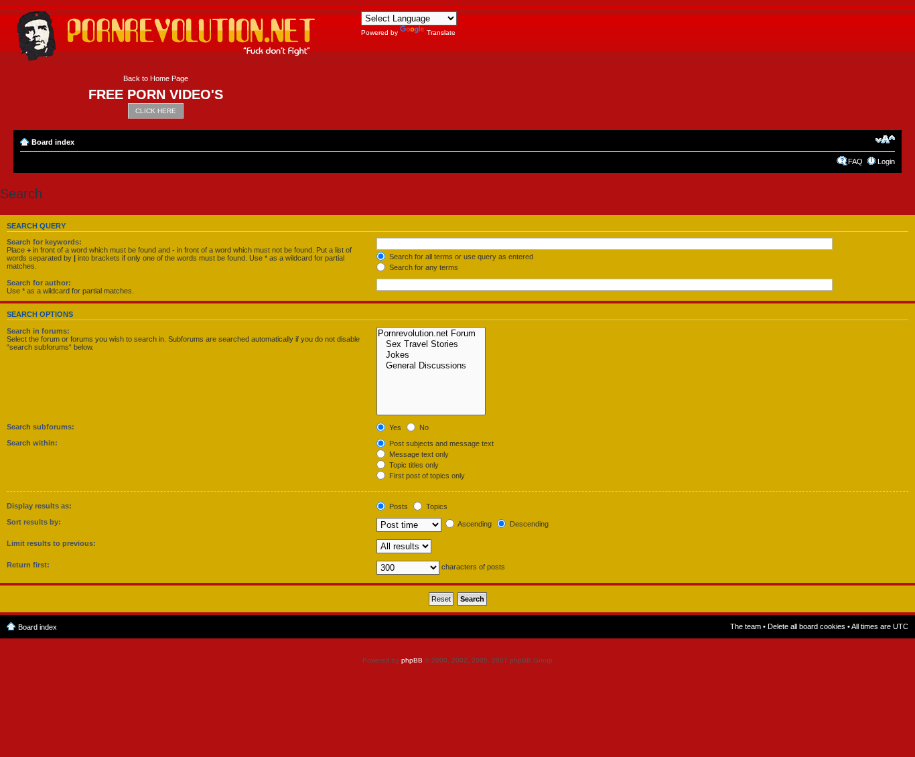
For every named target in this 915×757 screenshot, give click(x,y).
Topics (435, 506)
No (423, 427)
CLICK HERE (155, 111)
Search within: (32, 443)
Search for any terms (422, 267)
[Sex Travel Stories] (431, 344)
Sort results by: (34, 522)
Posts (397, 506)
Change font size (885, 139)
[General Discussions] (431, 365)
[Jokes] (431, 355)
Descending (528, 524)
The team (745, 626)
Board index (52, 142)
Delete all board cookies (806, 626)
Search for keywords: (44, 242)
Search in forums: (38, 331)
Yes (394, 427)
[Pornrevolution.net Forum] (431, 333)
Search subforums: (40, 427)
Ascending (474, 524)
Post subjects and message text (440, 443)
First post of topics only (426, 476)
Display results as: (39, 506)
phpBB (412, 660)
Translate (441, 32)
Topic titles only (413, 465)
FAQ (855, 161)
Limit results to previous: (51, 543)
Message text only (418, 454)
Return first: (28, 565)
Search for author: (39, 283)
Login (886, 161)
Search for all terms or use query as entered (460, 257)
